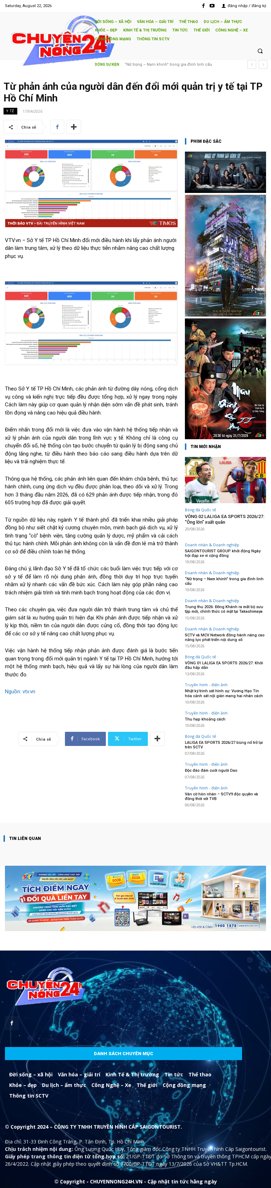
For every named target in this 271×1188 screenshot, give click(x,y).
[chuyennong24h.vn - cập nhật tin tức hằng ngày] (46, 41)
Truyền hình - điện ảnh (206, 685)
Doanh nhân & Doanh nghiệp (212, 545)
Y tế (10, 110)
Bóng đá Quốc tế (200, 510)
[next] (263, 64)
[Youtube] (212, 5)
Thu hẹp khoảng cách (205, 719)
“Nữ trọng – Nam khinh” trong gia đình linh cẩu (224, 581)
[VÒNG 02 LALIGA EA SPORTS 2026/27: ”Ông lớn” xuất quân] (225, 480)
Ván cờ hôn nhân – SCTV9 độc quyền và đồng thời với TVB (221, 796)
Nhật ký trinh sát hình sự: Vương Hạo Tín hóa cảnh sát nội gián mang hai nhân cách (224, 693)
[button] (260, 50)
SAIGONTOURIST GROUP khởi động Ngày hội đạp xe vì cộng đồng (222, 553)
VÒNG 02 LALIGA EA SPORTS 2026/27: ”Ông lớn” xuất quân (224, 519)
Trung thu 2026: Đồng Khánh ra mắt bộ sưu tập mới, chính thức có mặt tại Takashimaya (224, 609)
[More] (73, 127)
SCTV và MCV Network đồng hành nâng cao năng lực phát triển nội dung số (225, 637)
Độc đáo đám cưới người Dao (211, 770)
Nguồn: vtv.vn (20, 691)
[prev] (251, 64)
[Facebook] (203, 5)
